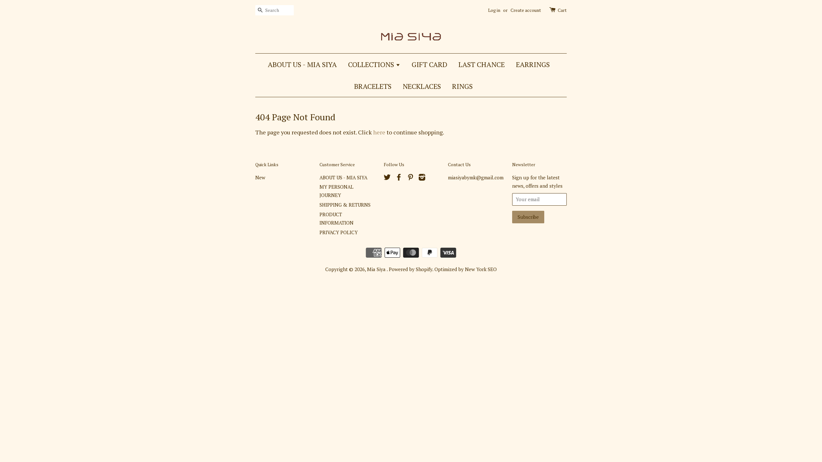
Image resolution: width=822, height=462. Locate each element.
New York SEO (481, 269)
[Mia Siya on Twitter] (387, 178)
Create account (526, 10)
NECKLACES (422, 86)
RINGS (462, 86)
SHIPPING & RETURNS (345, 204)
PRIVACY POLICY (338, 232)
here (379, 132)
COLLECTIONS (372, 64)
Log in (494, 10)
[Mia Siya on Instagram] (421, 178)
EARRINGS (533, 64)
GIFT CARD (429, 64)
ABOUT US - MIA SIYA (302, 64)
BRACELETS (372, 86)
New (260, 177)
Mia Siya (377, 269)
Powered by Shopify (410, 269)
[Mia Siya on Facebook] (398, 178)
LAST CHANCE (482, 64)
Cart (562, 10)
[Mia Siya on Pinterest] (410, 178)
